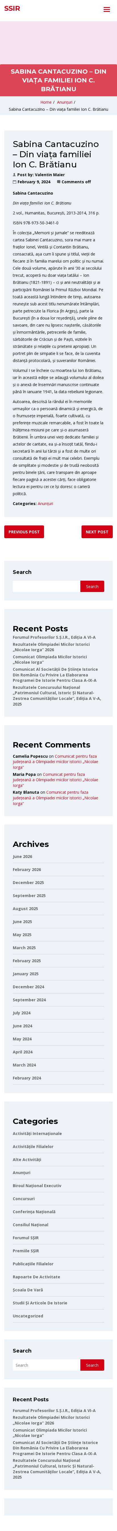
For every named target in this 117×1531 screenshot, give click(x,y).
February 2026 (27, 869)
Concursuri (24, 1198)
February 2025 (27, 960)
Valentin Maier (50, 174)
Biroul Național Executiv (37, 1185)
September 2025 (29, 895)
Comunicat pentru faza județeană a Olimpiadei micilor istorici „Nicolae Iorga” (55, 761)
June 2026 (22, 856)
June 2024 (22, 1026)
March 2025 (24, 947)
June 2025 (22, 921)
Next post (97, 532)
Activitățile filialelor (33, 1146)
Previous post (24, 532)
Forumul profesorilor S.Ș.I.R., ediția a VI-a (54, 637)
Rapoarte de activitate (36, 1276)
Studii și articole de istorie (40, 1303)
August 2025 (25, 908)
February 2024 (27, 1078)
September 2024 (29, 999)
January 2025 (26, 973)
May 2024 (22, 1039)
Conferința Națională (34, 1211)
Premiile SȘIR (26, 1250)
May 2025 (22, 934)
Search (22, 572)
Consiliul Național (30, 1224)
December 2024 (28, 986)
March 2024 (24, 1065)
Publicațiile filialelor (33, 1263)
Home (46, 102)
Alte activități (27, 1159)
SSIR (12, 8)
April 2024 (22, 1052)
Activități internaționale (37, 1133)
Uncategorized (28, 1316)
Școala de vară (28, 1289)
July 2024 (21, 1012)
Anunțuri (64, 102)
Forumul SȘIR (26, 1237)
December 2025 (28, 882)
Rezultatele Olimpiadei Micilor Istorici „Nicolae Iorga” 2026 (51, 647)
